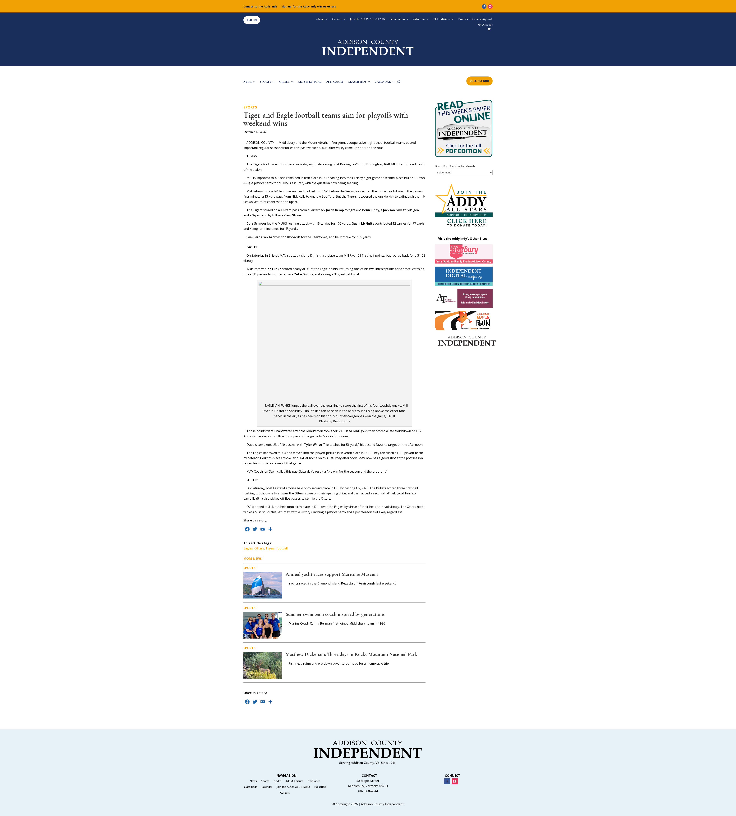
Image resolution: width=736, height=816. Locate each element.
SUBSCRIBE (481, 81)
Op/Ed (277, 781)
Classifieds (250, 787)
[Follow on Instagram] (490, 6)
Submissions (397, 19)
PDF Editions (441, 19)
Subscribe (320, 787)
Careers (285, 792)
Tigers (270, 548)
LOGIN (252, 20)
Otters (259, 548)
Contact (337, 19)
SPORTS (265, 82)
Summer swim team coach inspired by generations (335, 614)
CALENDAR (383, 82)
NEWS (247, 82)
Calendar (266, 787)
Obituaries (313, 781)
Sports (250, 107)
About (320, 19)
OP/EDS (284, 82)
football (282, 548)
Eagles (248, 548)
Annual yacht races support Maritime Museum (332, 574)
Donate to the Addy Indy (260, 6)
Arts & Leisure (294, 781)
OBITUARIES (334, 82)
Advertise (419, 19)
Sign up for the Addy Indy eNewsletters (308, 6)
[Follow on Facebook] (484, 6)
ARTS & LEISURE (309, 82)
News (253, 781)
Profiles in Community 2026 (475, 19)
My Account (485, 25)
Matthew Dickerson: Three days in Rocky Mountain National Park (351, 654)
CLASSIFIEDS (357, 82)
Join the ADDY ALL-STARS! (367, 19)
